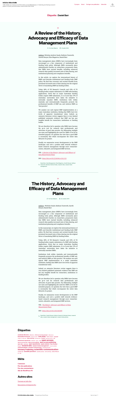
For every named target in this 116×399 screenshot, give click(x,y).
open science (45, 344)
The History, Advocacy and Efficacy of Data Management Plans (58, 188)
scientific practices (30, 351)
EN (58, 28)
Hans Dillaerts (54, 48)
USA (20, 353)
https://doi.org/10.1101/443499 (52, 311)
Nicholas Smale (67, 315)
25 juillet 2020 (65, 48)
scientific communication (46, 349)
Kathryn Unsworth (58, 315)
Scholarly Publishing (25, 350)
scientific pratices (40, 351)
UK (18, 353)
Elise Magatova (59, 163)
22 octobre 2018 (65, 198)
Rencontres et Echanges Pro (27, 385)
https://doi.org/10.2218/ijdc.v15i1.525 (54, 158)
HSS (54, 338)
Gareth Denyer (67, 163)
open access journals (23, 342)
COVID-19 (20, 338)
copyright (56, 336)
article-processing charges (41, 334)
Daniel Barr (43, 163)
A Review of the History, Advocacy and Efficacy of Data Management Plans (58, 37)
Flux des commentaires (25, 368)
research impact (23, 347)
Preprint (19, 345)
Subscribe (103, 4)
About (83, 4)
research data (61, 164)
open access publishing (48, 342)
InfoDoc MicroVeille (10, 2)
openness (26, 344)
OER (40, 340)
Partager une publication (92, 4)
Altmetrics (32, 334)
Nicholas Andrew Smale (51, 164)
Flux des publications (25, 366)
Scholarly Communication (35, 347)
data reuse (24, 338)
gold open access (49, 338)
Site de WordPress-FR (25, 370)
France (43, 338)
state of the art (55, 351)
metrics (37, 340)
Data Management (50, 163)
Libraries (33, 340)
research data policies (62, 317)
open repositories (34, 344)
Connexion (21, 364)
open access (48, 340)
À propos (76, 4)
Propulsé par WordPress (41, 395)
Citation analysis (49, 336)
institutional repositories (24, 340)
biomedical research (24, 336)
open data (20, 344)
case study (42, 336)
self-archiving (48, 351)
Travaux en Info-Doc (24, 381)
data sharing (30, 338)
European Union (38, 338)
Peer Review (53, 344)
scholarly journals (46, 347)
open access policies (33, 342)
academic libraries (23, 335)
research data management (50, 317)
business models (34, 336)
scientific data (20, 351)
